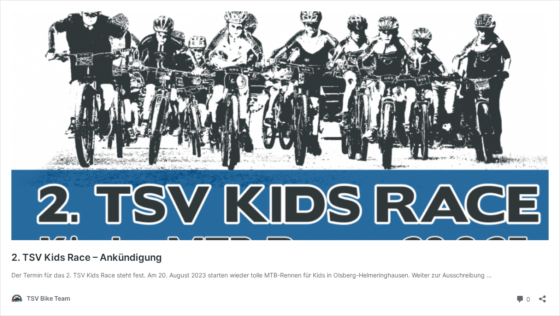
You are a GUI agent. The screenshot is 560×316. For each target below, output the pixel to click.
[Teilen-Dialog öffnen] (542, 296)
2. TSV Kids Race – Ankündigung (86, 257)
